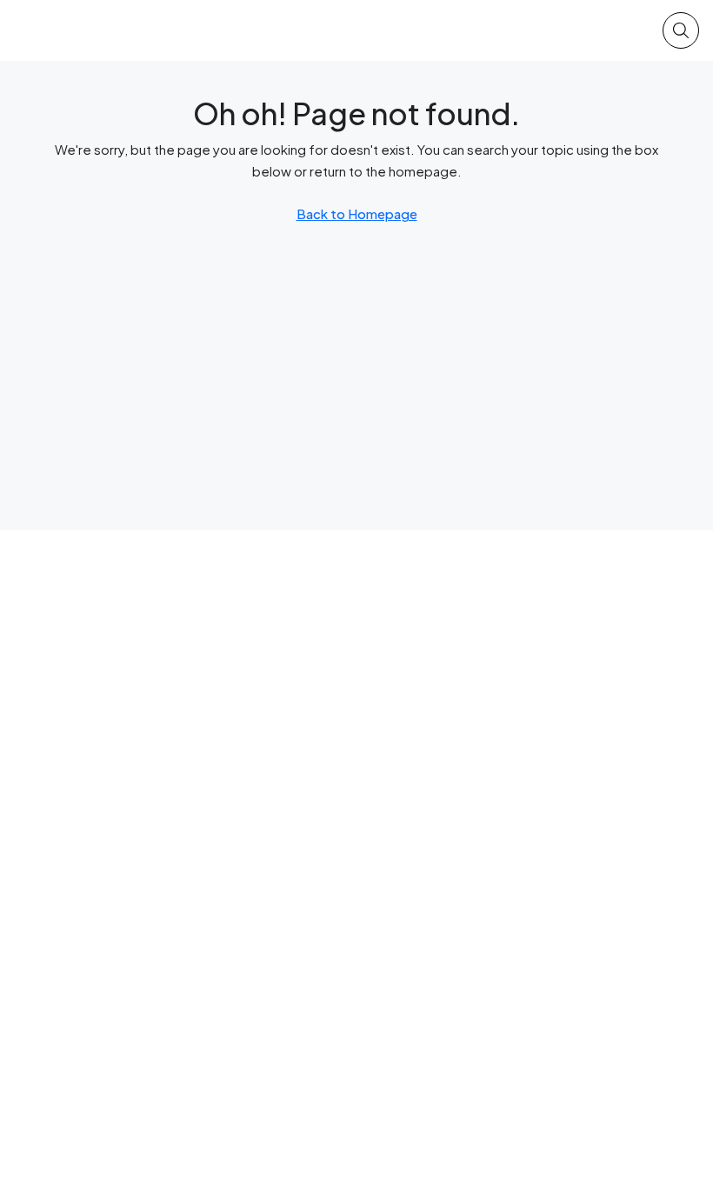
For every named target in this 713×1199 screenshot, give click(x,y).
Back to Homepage (357, 213)
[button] (681, 30)
